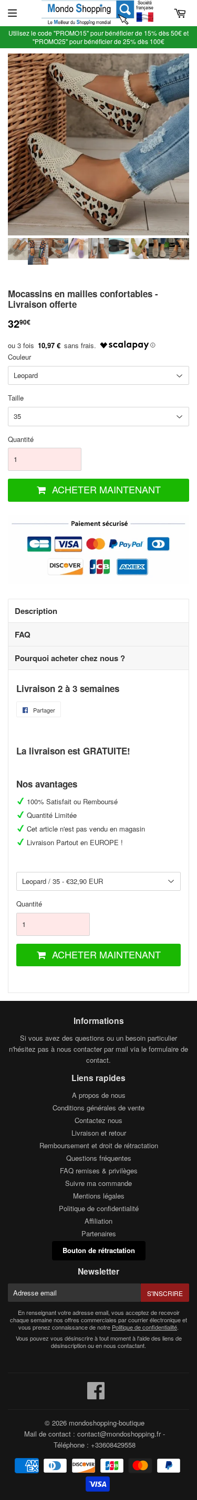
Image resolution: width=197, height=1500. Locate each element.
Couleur (19, 357)
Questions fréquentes (98, 1158)
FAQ (22, 634)
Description (36, 611)
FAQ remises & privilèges (99, 1170)
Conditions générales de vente (98, 1108)
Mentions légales (99, 1196)
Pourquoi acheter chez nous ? (70, 658)
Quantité (21, 439)
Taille (16, 398)
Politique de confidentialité (99, 1208)
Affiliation (98, 1221)
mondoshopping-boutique (106, 1423)
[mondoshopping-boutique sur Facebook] (96, 1395)
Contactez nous (98, 1120)
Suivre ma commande (98, 1183)
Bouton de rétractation (99, 1250)
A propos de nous (99, 1095)
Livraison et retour (98, 1133)
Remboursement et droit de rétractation (98, 1145)
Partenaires (98, 1233)
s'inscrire (165, 1293)
